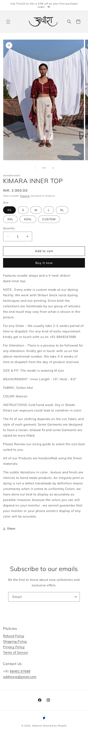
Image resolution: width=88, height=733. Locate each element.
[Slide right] (53, 167)
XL (62, 210)
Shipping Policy (15, 641)
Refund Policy (13, 636)
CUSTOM (49, 219)
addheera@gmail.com (19, 677)
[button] (8, 21)
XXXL (28, 219)
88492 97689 (20, 671)
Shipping (24, 195)
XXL (10, 219)
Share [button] (11, 528)
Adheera (37, 725)
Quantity (9, 228)
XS (9, 210)
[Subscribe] (75, 597)
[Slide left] (34, 167)
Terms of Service (15, 652)
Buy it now (44, 263)
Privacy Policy (14, 647)
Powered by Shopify (55, 725)
